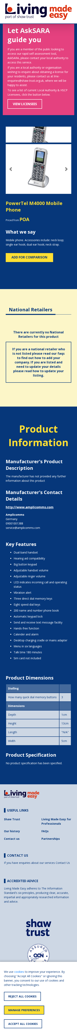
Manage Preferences (24, 1010)
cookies (19, 972)
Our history (12, 831)
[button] (11, 169)
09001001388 (14, 523)
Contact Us (63, 863)
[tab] (30, 306)
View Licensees (25, 104)
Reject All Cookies (22, 996)
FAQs (45, 831)
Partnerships (50, 839)
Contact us (12, 839)
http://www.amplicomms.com (30, 507)
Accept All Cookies (23, 1024)
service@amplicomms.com (23, 528)
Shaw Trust (12, 819)
